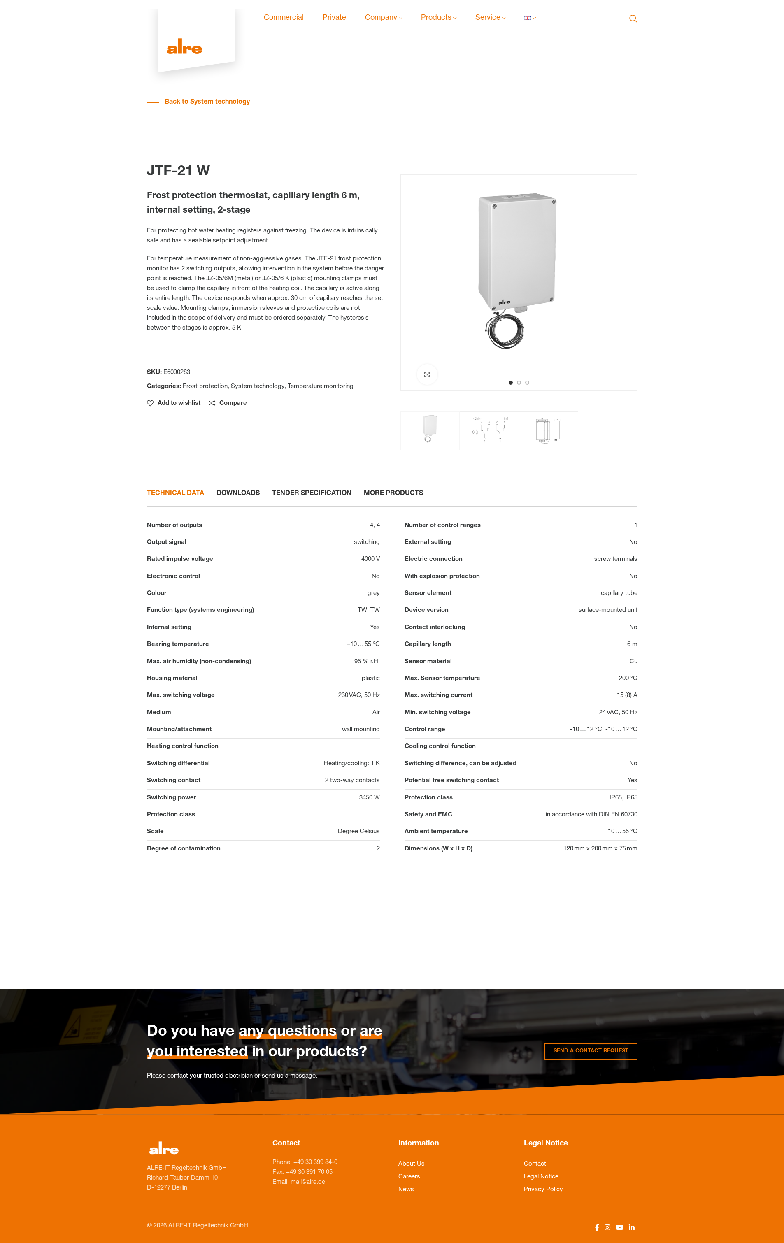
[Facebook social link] (597, 1228)
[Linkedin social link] (631, 1228)
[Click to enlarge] (427, 374)
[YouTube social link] (619, 1228)
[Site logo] (196, 19)
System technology (257, 386)
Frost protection (205, 386)
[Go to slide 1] (511, 383)
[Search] (633, 18)
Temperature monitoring (321, 386)
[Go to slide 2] (519, 383)
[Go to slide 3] (527, 383)
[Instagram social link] (607, 1228)
